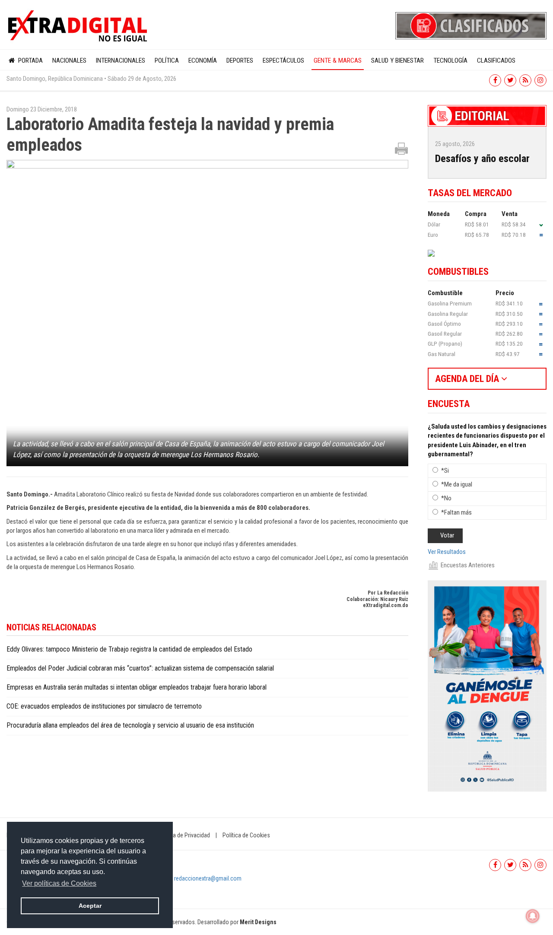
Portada (29, 60)
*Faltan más (456, 512)
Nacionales (69, 60)
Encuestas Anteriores (468, 565)
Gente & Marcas (338, 60)
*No (446, 498)
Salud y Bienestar (397, 60)
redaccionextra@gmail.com (208, 878)
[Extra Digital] (78, 26)
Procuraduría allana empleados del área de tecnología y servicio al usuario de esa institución (130, 725)
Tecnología (450, 60)
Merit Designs (258, 922)
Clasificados (496, 60)
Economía (202, 60)
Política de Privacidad (183, 835)
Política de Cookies (246, 835)
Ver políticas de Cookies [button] (59, 883)
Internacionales (120, 60)
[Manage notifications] (533, 916)
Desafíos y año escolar (482, 159)
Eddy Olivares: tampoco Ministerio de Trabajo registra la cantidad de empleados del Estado (129, 649)
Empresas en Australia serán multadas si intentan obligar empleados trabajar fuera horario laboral (136, 687)
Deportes (239, 60)
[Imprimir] (401, 148)
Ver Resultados (447, 552)
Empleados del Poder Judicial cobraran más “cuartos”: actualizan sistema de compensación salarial (140, 668)
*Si (445, 470)
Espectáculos (283, 60)
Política (167, 60)
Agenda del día (468, 378)
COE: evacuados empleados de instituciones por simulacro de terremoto (104, 706)
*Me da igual (456, 484)
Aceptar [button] (90, 905)
